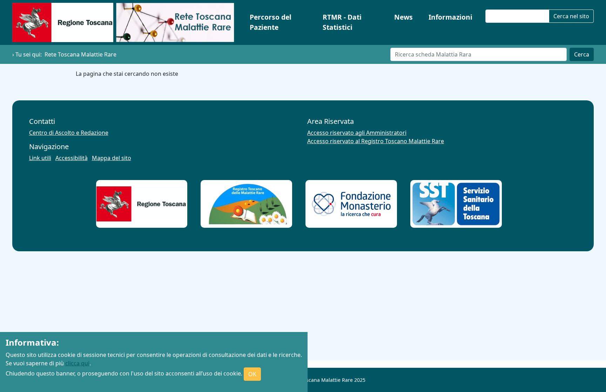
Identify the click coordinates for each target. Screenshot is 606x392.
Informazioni (450, 17)
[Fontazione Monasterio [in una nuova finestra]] (351, 204)
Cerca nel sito (571, 16)
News (403, 17)
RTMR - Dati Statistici (342, 22)
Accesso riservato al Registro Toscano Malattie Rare (375, 141)
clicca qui (77, 363)
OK (252, 374)
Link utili (40, 158)
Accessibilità (71, 158)
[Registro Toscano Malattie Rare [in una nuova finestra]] (246, 204)
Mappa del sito (111, 158)
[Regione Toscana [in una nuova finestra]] (141, 203)
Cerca (581, 54)
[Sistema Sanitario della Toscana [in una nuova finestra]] (456, 203)
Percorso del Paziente (270, 22)
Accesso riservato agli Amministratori (356, 133)
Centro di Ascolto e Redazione (68, 133)
